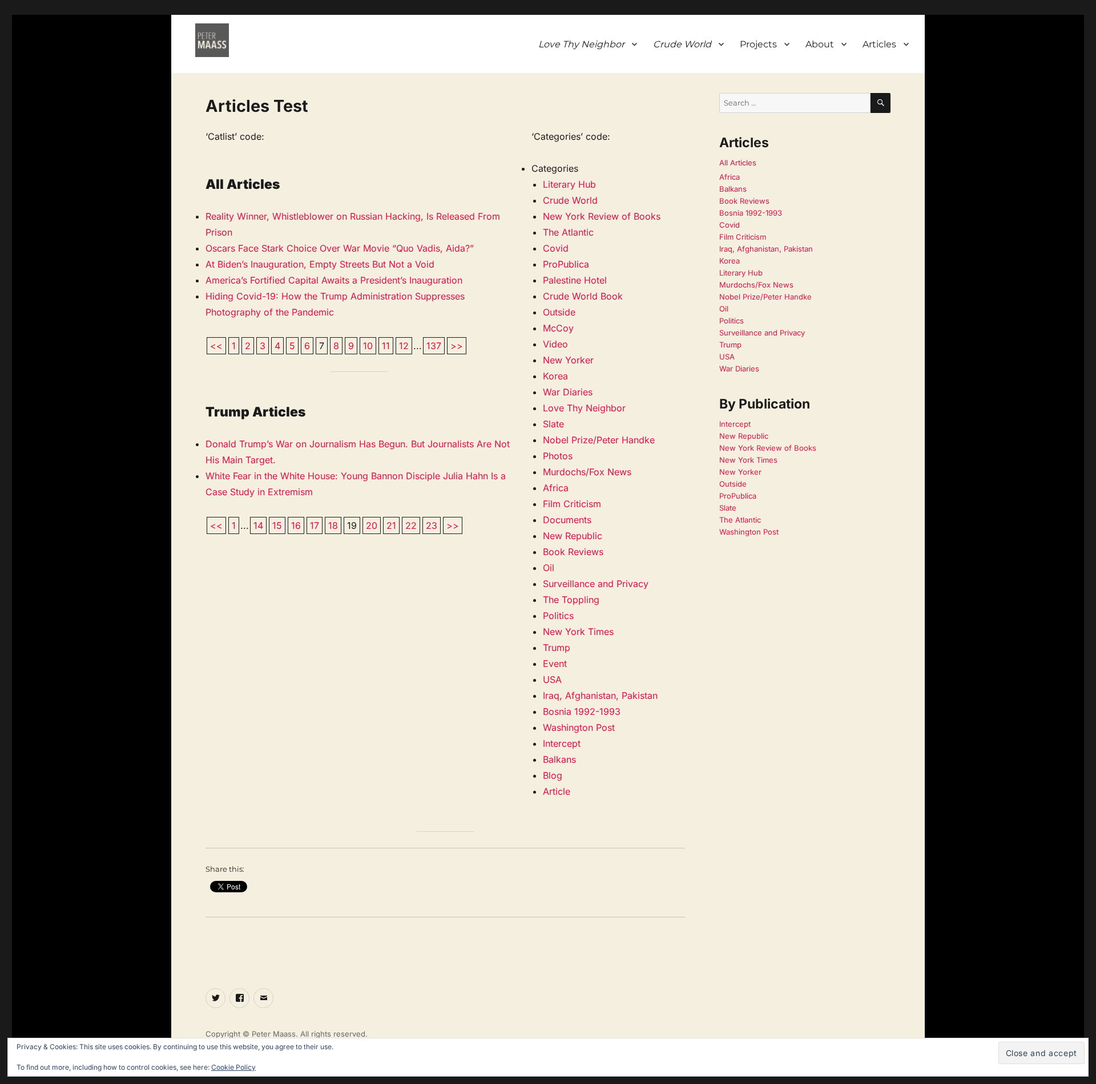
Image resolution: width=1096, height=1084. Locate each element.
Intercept (562, 743)
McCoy (558, 328)
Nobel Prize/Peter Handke (599, 440)
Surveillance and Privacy (595, 583)
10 (368, 345)
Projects (758, 44)
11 (386, 345)
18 (333, 525)
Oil (548, 567)
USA (552, 679)
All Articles (737, 162)
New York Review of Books (601, 216)
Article (556, 791)
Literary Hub (569, 184)
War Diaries (568, 392)
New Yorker (568, 360)
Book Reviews (573, 551)
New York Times (578, 631)
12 (404, 345)
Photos (558, 456)
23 (431, 525)
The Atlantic (568, 232)
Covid (556, 248)
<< (216, 345)
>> (456, 345)
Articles (879, 44)
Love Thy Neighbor (584, 408)
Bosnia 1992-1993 (581, 711)
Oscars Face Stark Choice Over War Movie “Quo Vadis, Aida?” (340, 248)
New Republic (572, 535)
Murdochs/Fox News (587, 472)
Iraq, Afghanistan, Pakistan (600, 695)
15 (277, 525)
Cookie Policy (233, 1067)
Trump (556, 647)
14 (258, 525)
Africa (556, 488)
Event (555, 663)
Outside (559, 312)
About (819, 44)
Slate (553, 424)
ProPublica (566, 264)
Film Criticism (572, 503)
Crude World (570, 200)
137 (433, 345)
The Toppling (571, 599)
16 (296, 525)
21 (391, 525)
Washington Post (579, 727)
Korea (555, 376)
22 (411, 525)
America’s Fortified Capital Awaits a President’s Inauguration (334, 280)
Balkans (559, 759)
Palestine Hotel (575, 280)
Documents (567, 519)
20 (371, 525)
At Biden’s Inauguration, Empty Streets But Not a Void (320, 264)
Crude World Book (583, 296)
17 (314, 525)
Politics (558, 615)
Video (555, 344)
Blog (552, 775)
